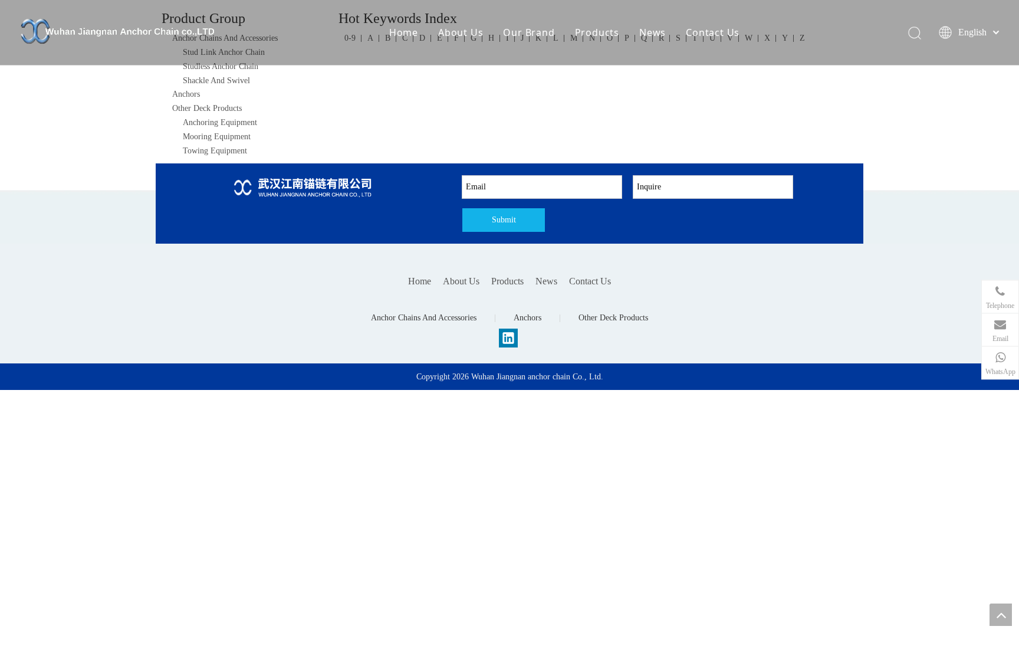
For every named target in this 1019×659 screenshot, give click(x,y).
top (1001, 615)
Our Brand (528, 32)
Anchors (186, 94)
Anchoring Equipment (220, 122)
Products (597, 32)
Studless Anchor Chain (220, 66)
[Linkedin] (508, 338)
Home (403, 32)
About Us (460, 32)
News (652, 32)
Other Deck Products (207, 108)
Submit (504, 219)
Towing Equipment (215, 150)
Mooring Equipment (217, 136)
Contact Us (712, 32)
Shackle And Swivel (216, 80)
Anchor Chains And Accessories (423, 317)
